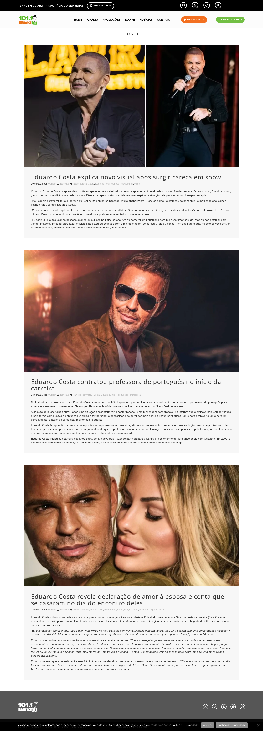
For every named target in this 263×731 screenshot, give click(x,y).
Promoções (111, 19)
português (123, 395)
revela (162, 609)
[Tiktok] (214, 706)
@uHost (52, 183)
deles (120, 609)
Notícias (146, 19)
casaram (84, 609)
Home (78, 19)
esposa (153, 609)
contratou (87, 395)
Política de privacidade (232, 725)
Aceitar (207, 725)
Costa (91, 183)
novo (116, 183)
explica (109, 183)
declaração (110, 609)
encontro (144, 609)
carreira (77, 395)
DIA (126, 609)
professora (135, 395)
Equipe (130, 19)
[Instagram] (242, 706)
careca (83, 183)
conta (93, 609)
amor (76, 609)
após (76, 183)
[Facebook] (233, 706)
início (114, 395)
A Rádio (92, 19)
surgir (130, 183)
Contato (163, 19)
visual (137, 183)
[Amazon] (205, 706)
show (123, 183)
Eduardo (99, 183)
